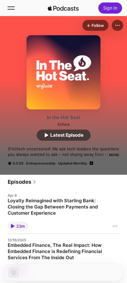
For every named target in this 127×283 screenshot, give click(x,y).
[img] (63, 8)
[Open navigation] (11, 8)
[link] (22, 181)
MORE (114, 155)
